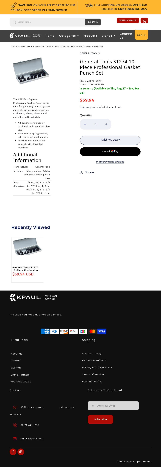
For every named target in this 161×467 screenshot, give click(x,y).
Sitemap (16, 367)
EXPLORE (93, 22)
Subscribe (100, 419)
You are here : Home (22, 47)
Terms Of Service (93, 374)
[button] (144, 20)
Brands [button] (107, 36)
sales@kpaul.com (32, 438)
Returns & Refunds (94, 360)
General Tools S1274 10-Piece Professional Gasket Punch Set (69, 47)
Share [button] (89, 172)
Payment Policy (92, 381)
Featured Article (21, 381)
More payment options (110, 162)
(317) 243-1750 (30, 425)
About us (16, 353)
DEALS (141, 35)
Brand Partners (20, 374)
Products (90, 36)
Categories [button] (68, 36)
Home (50, 36)
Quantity (86, 115)
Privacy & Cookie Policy (97, 367)
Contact (16, 360)
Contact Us (126, 36)
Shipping (85, 107)
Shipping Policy (91, 353)
